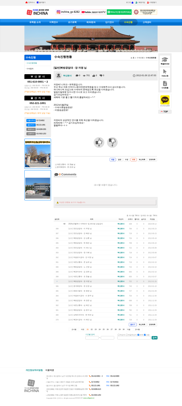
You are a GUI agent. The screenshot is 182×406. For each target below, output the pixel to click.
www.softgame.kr (88, 398)
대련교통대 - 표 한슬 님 (66, 164)
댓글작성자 (132, 335)
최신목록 (142, 159)
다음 (128, 329)
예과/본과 (91, 22)
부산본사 (67, 75)
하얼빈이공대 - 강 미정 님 (83, 257)
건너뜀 (74, 329)
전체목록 (152, 159)
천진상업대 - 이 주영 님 (82, 229)
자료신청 (164, 76)
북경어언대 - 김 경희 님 (82, 272)
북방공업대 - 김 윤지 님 (82, 310)
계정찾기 (153, 2)
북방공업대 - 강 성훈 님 (82, 238)
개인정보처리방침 (34, 370)
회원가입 (142, 2)
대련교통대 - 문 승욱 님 (82, 262)
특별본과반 (165, 64)
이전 (82, 329)
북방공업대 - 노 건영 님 (82, 267)
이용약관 (49, 370)
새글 (112, 159)
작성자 (122, 335)
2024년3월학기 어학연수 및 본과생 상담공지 (85, 224)
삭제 (133, 159)
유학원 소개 (35, 22)
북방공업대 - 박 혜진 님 (82, 243)
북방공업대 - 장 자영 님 (82, 281)
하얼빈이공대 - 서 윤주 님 (83, 296)
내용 (147, 335)
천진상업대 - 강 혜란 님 (82, 233)
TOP (165, 112)
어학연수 (53, 22)
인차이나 (31, 2)
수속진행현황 (32, 63)
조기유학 (72, 22)
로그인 (128, 2)
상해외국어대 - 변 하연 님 (83, 315)
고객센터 (147, 22)
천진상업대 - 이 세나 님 (82, 248)
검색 (154, 337)
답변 (119, 159)
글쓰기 (132, 324)
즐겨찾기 (42, 2)
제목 (141, 335)
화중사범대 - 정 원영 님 (82, 291)
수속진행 (128, 22)
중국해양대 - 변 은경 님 (66, 167)
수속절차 (30, 69)
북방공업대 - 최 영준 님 (82, 300)
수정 (126, 159)
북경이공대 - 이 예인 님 (82, 320)
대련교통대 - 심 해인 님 (82, 305)
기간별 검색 (90, 334)
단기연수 (109, 22)
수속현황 (164, 88)
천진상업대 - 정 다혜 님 (82, 253)
